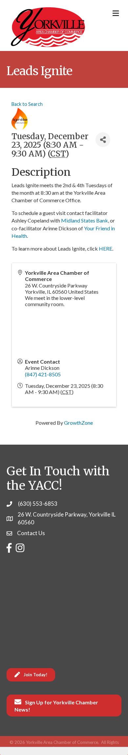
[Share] (103, 139)
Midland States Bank (84, 220)
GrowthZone (78, 422)
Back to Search (27, 104)
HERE (105, 248)
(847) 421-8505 (43, 374)
